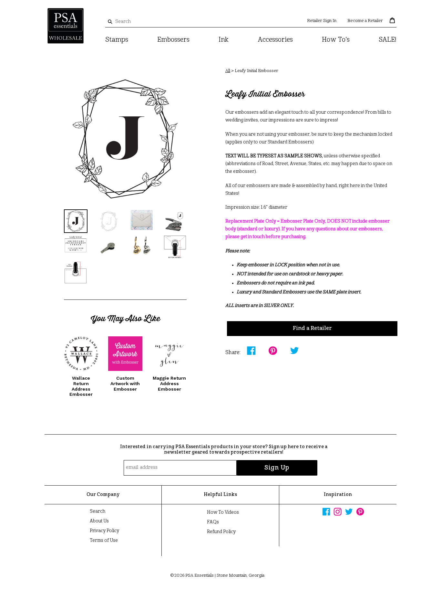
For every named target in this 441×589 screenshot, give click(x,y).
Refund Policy (221, 532)
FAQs (213, 522)
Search (97, 511)
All (227, 71)
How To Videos (223, 512)
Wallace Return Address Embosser (81, 386)
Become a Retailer (365, 21)
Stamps (116, 40)
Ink (224, 40)
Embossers (173, 40)
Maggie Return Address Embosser (169, 383)
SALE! (387, 40)
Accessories (275, 40)
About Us (99, 521)
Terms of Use (104, 540)
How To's (336, 40)
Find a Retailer (312, 328)
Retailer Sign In (321, 21)
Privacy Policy (104, 531)
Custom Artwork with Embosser (125, 383)
